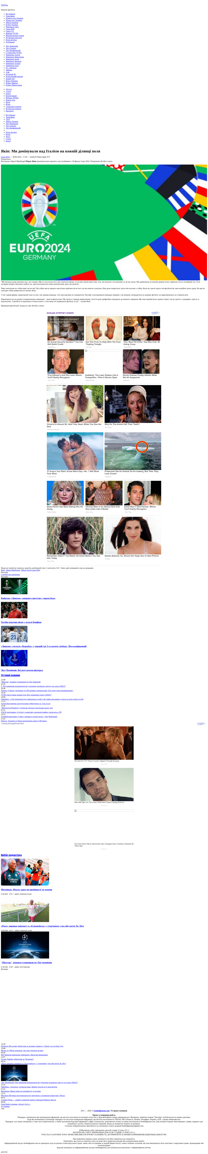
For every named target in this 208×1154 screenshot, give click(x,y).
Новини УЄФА (12, 33)
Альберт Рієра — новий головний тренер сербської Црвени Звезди (28, 1100)
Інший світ (10, 79)
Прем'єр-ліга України (14, 18)
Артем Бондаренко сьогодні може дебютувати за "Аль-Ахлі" (26, 704)
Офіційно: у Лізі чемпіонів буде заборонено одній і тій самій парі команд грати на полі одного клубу (42, 699)
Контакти (10, 111)
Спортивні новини (13, 107)
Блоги (8, 94)
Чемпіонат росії (12, 66)
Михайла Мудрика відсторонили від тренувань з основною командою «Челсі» (33, 1096)
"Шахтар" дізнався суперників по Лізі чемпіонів (21, 682)
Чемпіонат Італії (12, 59)
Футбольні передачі (14, 38)
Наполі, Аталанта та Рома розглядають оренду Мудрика (24, 721)
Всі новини (10, 14)
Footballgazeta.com (101, 1111)
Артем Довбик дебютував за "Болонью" (17, 1059)
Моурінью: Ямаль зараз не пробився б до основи (26, 889)
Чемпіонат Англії (13, 55)
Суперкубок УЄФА (14, 53)
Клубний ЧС (11, 74)
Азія (7, 72)
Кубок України (12, 25)
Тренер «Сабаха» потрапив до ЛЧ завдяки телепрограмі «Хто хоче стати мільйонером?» (37, 691)
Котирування (11, 96)
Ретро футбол (11, 40)
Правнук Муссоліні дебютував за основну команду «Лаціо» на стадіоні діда (32, 1046)
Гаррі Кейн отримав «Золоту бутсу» (15, 1104)
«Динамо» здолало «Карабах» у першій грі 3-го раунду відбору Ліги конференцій (44, 646)
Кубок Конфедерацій (14, 76)
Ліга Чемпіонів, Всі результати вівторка (22, 670)
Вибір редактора (11, 855)
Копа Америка (12, 81)
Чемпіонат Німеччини (15, 57)
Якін (3, 570)
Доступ (9, 89)
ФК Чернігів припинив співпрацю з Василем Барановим (24, 1055)
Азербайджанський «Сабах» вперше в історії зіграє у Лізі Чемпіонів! (29, 717)
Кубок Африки (12, 83)
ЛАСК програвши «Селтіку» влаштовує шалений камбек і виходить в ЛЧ (31, 712)
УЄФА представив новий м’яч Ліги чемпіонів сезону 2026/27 (26, 695)
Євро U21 (10, 31)
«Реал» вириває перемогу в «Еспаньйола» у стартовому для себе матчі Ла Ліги (42, 926)
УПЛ (8, 119)
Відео (8, 104)
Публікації (10, 42)
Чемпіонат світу (12, 27)
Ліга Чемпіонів (12, 46)
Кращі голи (10, 100)
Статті (8, 91)
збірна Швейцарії (13, 570)
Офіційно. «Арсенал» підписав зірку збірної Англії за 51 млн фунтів (29, 1087)
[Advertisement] (19, 1006)
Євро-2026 (10, 29)
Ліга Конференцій (13, 50)
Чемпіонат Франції (13, 61)
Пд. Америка (11, 68)
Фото (8, 102)
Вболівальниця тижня (15, 36)
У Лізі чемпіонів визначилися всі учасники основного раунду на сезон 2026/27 (33, 686)
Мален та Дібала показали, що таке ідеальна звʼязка (22, 1051)
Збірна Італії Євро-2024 (30, 570)
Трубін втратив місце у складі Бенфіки (21, 622)
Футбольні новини (13, 109)
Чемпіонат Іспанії (13, 63)
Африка (9, 70)
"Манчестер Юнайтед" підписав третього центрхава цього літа (27, 708)
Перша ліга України (14, 20)
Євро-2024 (5, 157)
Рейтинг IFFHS (12, 98)
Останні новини (10, 675)
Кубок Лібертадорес (14, 85)
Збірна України (12, 23)
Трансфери (10, 16)
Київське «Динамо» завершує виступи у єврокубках (28, 598)
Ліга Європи (11, 48)
